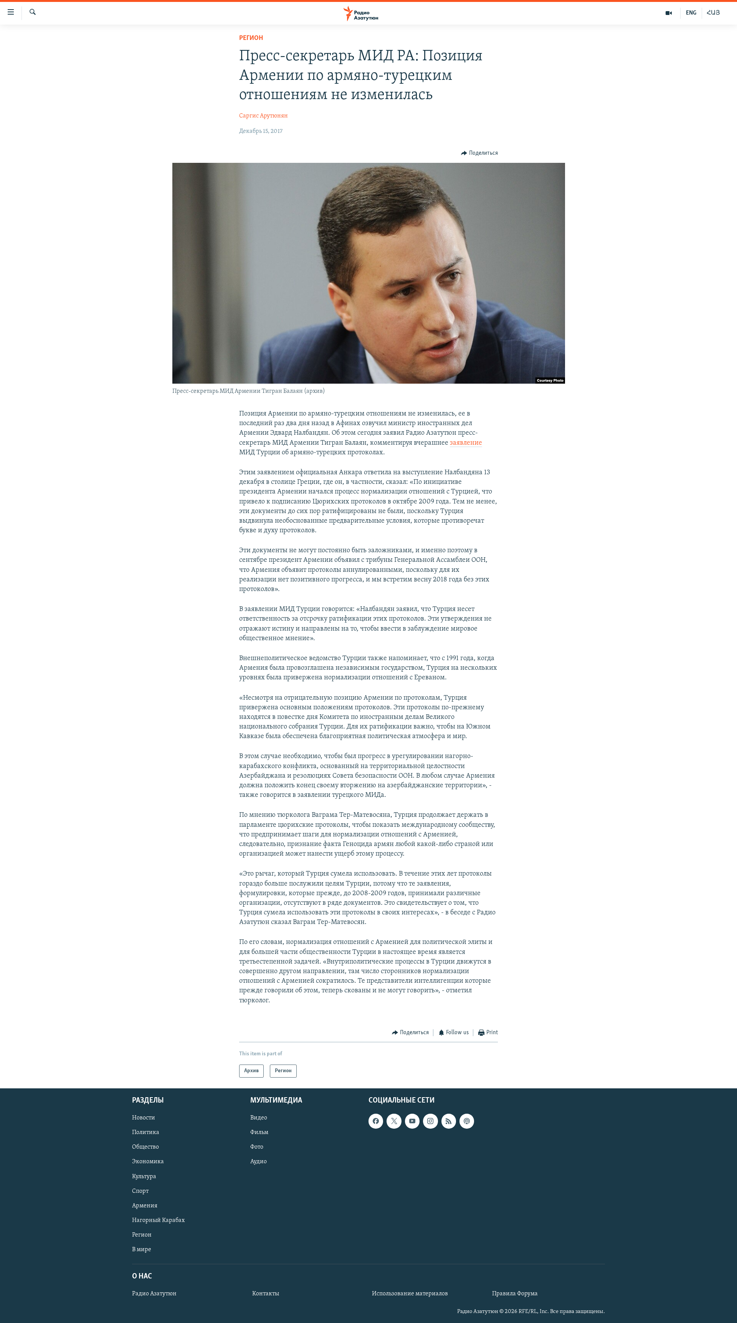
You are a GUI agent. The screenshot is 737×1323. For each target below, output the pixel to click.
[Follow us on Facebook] (375, 1121)
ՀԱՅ (713, 13)
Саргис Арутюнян (263, 116)
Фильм (259, 1133)
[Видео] (669, 13)
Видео (258, 1118)
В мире (141, 1250)
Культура (144, 1177)
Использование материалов (410, 1294)
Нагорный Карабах (158, 1220)
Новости (143, 1118)
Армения (144, 1206)
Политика (145, 1133)
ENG (691, 13)
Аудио (258, 1162)
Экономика (148, 1162)
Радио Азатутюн (154, 1294)
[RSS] (448, 1121)
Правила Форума (515, 1294)
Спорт (140, 1191)
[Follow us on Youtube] (412, 1121)
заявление (466, 443)
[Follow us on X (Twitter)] (394, 1121)
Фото (256, 1147)
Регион (251, 38)
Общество (145, 1147)
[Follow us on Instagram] (430, 1121)
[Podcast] (466, 1121)
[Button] (479, 153)
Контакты (265, 1294)
